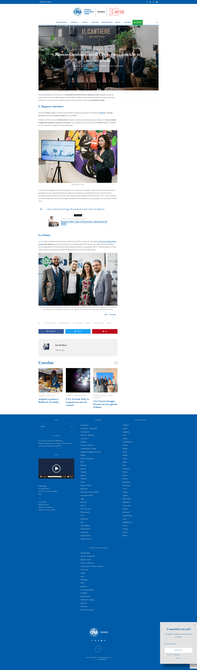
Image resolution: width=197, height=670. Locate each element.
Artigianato (42, 395)
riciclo (88, 323)
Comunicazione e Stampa (88, 448)
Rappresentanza (73, 219)
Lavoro (125, 489)
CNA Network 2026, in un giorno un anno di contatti (77, 402)
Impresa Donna (85, 596)
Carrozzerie (84, 439)
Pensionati (84, 603)
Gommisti (84, 479)
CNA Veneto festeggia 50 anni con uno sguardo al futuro (105, 404)
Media (117, 22)
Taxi (82, 522)
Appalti (125, 428)
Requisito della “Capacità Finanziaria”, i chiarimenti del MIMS (84, 222)
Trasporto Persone (86, 539)
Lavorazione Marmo (87, 495)
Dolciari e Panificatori (87, 459)
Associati (137, 22)
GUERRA (84, 593)
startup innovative (99, 323)
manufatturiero (78, 323)
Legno (82, 499)
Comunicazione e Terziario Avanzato (92, 566)
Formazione (126, 469)
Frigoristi (83, 475)
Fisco (124, 465)
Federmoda (84, 580)
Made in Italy (82, 49)
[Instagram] (153, 2)
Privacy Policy (42, 502)
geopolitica (84, 586)
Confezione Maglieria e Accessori (91, 452)
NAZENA (102, 113)
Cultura (125, 445)
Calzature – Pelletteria (87, 435)
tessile (109, 323)
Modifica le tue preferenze (45, 507)
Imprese (74, 22)
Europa (125, 459)
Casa (124, 435)
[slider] (55, 476)
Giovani (104, 395)
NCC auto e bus (85, 509)
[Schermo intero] (72, 477)
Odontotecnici (85, 512)
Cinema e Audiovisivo (87, 445)
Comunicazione (127, 442)
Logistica (125, 495)
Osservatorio (107, 22)
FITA (82, 583)
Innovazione (97, 397)
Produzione (84, 606)
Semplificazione (127, 522)
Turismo (125, 532)
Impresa (74, 49)
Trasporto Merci (85, 536)
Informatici (84, 489)
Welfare (95, 22)
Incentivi (125, 479)
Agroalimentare (85, 553)
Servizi (85, 22)
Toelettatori (84, 532)
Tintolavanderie (85, 529)
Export (125, 462)
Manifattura (91, 49)
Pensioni (125, 509)
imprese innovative (65, 323)
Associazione (61, 22)
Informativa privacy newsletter (47, 510)
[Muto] (68, 477)
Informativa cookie (43, 505)
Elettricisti (84, 465)
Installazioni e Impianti (87, 600)
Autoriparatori (85, 432)
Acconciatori (84, 425)
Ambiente (126, 425)
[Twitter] (150, 2)
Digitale (83, 455)
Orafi (82, 515)
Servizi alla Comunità (87, 610)
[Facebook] (147, 2)
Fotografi (83, 472)
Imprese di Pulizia (86, 485)
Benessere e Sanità (86, 560)
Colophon (93, 659)
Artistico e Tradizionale (88, 556)
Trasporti (83, 219)
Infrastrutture (127, 482)
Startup (98, 49)
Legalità (125, 492)
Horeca (83, 482)
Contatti (127, 22)
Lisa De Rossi (61, 345)
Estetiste (83, 469)
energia (83, 573)
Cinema (125, 439)
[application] (56, 468)
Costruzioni (84, 570)
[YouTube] (157, 2)
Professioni (126, 512)
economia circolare (50, 323)
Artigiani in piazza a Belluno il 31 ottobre (48, 401)
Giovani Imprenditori (87, 590)
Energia (125, 455)
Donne (125, 452)
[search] (72, 426)
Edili (82, 462)
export (83, 576)
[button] (56, 468)
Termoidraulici (85, 526)
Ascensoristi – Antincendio (89, 428)
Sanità (124, 519)
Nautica (83, 505)
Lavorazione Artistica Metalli (89, 492)
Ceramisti (83, 442)
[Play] (41, 477)
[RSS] (104, 640)
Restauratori (84, 519)
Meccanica (84, 502)
